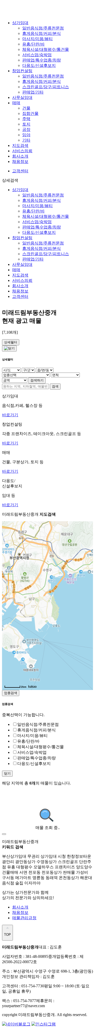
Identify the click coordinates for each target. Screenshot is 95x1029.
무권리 (34, 856)
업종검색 (10, 693)
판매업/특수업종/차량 (41, 60)
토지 (26, 124)
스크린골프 (68, 861)
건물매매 (10, 872)
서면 (23, 872)
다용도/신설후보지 (39, 65)
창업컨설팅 (22, 71)
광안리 (8, 861)
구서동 (8, 878)
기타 (26, 140)
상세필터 (10, 342)
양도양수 (84, 867)
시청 (62, 856)
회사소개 (20, 156)
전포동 (35, 872)
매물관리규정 (24, 918)
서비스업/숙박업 (37, 55)
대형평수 (24, 867)
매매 (16, 103)
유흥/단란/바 (33, 44)
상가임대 (20, 23)
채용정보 (20, 161)
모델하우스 (44, 867)
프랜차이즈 (65, 867)
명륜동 (39, 878)
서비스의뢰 (22, 151)
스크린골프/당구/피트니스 (45, 87)
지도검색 (20, 145)
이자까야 (32, 883)
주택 (26, 119)
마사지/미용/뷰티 (37, 39)
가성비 (82, 872)
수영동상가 (47, 861)
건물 (26, 108)
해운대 (86, 878)
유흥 (11, 867)
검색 (55, 386)
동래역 (52, 878)
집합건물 (30, 113)
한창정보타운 (79, 856)
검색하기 (37, 380)
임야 (26, 135)
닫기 (7, 773)
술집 (19, 883)
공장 (26, 129)
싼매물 (69, 872)
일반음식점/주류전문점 (43, 28)
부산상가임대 (14, 856)
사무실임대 (22, 97)
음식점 (8, 883)
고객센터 (20, 171)
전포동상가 (52, 872)
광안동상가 (25, 861)
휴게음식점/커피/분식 (41, 33)
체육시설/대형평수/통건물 (45, 49)
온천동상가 (69, 878)
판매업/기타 (33, 92)
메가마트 (23, 878)
